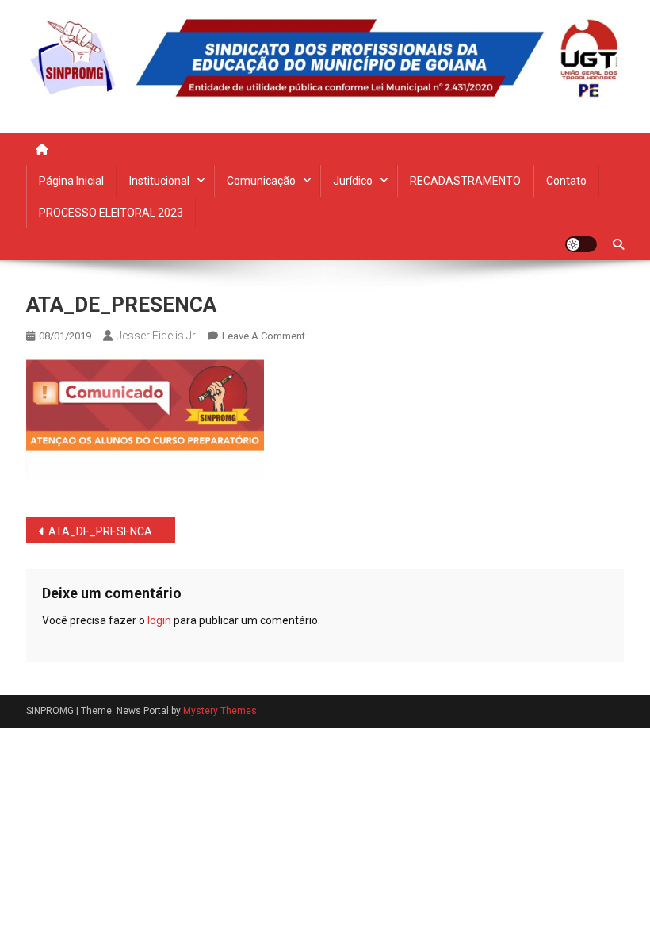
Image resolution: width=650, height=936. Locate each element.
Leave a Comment (263, 336)
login (159, 620)
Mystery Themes (220, 710)
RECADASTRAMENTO (465, 181)
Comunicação (261, 181)
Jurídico (353, 181)
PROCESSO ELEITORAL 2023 (111, 212)
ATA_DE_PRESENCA (100, 531)
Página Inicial (71, 181)
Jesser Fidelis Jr (156, 335)
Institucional (159, 181)
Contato (566, 181)
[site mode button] (581, 244)
